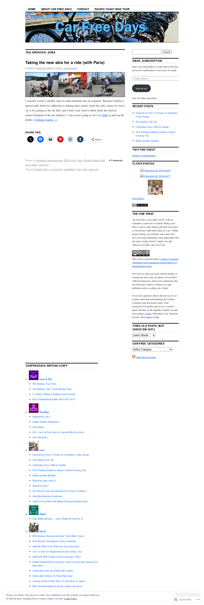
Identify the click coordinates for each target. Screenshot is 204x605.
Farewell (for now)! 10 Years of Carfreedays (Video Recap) (60, 454)
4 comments (70, 68)
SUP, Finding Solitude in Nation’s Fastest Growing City (59, 470)
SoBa (105, 115)
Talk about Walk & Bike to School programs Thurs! (56, 556)
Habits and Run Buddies (147, 140)
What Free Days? (40, 485)
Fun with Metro (39, 437)
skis (79, 169)
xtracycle (44, 164)
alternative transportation (49, 160)
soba (84, 169)
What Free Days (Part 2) (44, 480)
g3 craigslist (56, 169)
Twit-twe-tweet (144, 149)
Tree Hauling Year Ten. (147, 121)
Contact (83, 9)
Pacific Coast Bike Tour (112, 9)
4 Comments (116, 160)
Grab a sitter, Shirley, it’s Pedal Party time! (52, 575)
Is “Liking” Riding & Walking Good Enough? (54, 394)
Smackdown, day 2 (41, 416)
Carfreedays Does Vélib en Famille (152, 126)
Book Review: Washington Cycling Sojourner (54, 541)
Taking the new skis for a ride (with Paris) (65, 62)
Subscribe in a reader (146, 357)
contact (148, 313)
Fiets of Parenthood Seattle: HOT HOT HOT (53, 399)
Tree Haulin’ (38, 426)
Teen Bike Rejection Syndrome (47, 496)
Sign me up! (141, 88)
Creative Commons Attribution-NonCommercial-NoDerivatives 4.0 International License (155, 262)
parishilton (70, 169)
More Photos (138, 198)
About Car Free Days (56, 9)
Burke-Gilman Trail (94, 160)
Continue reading (45, 120)
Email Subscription (147, 61)
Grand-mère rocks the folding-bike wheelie (52, 570)
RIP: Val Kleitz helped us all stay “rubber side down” (57, 586)
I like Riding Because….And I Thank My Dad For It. (57, 518)
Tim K (59, 68)
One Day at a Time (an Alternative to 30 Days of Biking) (59, 490)
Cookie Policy (70, 598)
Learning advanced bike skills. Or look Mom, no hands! (58, 580)
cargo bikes (31, 164)
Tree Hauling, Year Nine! (44, 383)
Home (32, 9)
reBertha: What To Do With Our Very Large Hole (55, 546)
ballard (37, 169)
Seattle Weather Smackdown (45, 421)
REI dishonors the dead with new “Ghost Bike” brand (57, 535)
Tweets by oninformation (144, 155)
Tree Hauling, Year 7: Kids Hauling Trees (52, 388)
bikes (80, 160)
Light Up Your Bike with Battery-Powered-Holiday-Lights (60, 501)
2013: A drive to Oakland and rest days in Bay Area (57, 551)
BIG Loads (70, 160)
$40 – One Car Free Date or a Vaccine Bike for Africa (57, 432)
